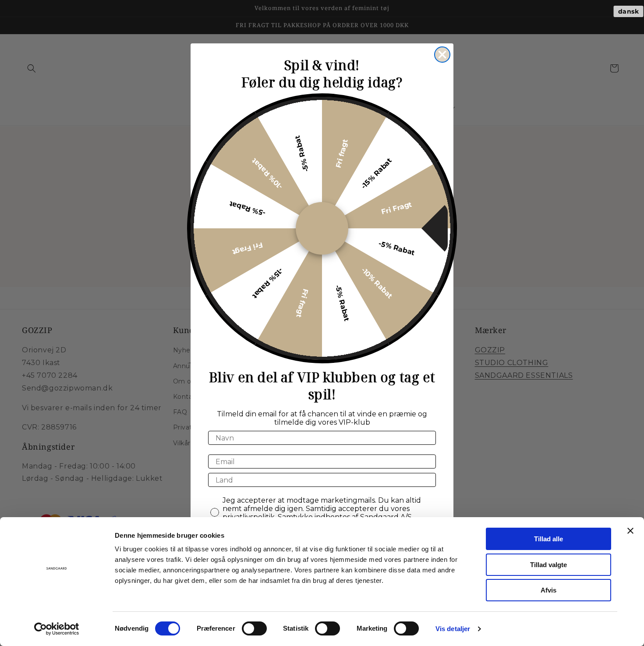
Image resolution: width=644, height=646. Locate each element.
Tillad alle (548, 539)
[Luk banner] (630, 531)
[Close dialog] (442, 54)
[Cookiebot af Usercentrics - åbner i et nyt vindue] (56, 628)
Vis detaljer (452, 628)
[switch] (254, 628)
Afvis (548, 590)
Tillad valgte (548, 564)
